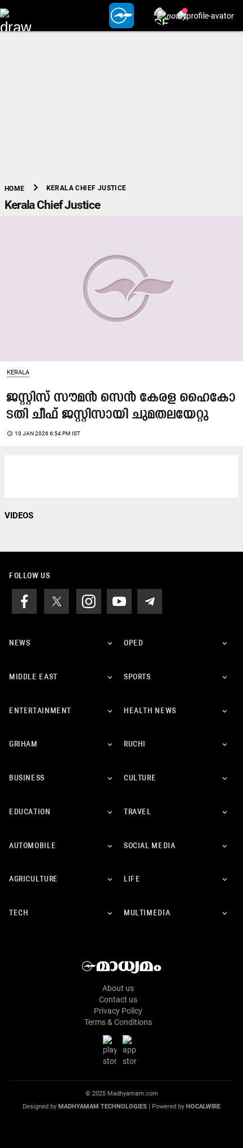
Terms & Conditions (118, 1022)
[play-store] (112, 1050)
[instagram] (88, 600)
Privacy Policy (118, 1010)
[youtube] (119, 600)
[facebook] (24, 600)
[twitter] (56, 600)
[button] (15, 15)
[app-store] (132, 1050)
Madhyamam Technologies (102, 1106)
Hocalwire (203, 1106)
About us (118, 988)
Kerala (18, 372)
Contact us (118, 999)
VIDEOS (19, 515)
